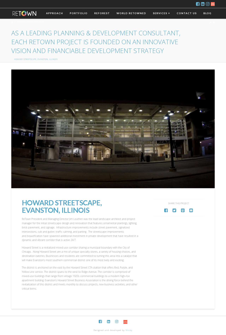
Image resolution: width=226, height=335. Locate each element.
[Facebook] (198, 4)
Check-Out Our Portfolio (95, 38)
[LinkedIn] (203, 4)
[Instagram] (208, 4)
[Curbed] (213, 4)
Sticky (129, 330)
